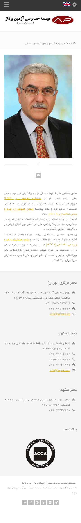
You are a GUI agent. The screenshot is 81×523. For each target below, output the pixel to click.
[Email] (38, 175)
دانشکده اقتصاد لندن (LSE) (22, 198)
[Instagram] (50, 502)
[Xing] (56, 502)
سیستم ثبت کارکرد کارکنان (62, 483)
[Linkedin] (43, 502)
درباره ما (26, 483)
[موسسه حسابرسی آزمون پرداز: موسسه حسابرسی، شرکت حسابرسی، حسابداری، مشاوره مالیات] (40, 24)
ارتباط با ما (39, 483)
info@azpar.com (60, 314)
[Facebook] (31, 502)
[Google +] (37, 502)
